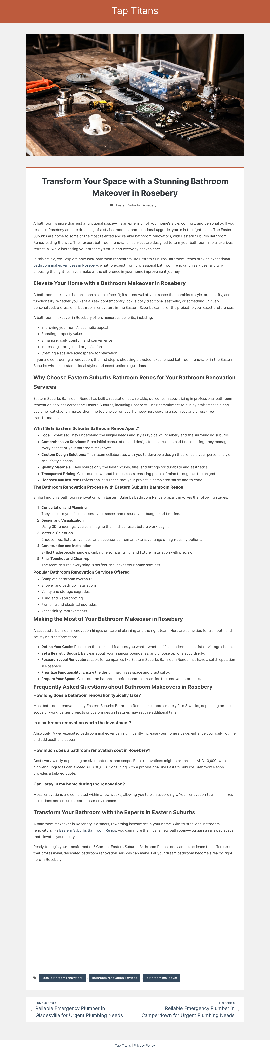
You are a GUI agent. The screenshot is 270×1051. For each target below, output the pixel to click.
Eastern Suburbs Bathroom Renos (87, 830)
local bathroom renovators (62, 978)
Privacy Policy (144, 1045)
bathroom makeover (162, 978)
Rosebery (149, 205)
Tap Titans (135, 10)
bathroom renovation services (114, 978)
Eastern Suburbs (128, 205)
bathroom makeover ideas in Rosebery (65, 265)
